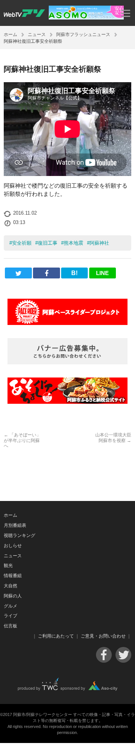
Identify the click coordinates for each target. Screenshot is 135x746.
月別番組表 (15, 525)
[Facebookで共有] (46, 273)
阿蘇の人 (13, 596)
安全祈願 (22, 243)
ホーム (10, 34)
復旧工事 (47, 243)
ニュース (37, 34)
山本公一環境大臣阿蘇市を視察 (113, 437)
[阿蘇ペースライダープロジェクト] (67, 312)
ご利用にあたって (56, 636)
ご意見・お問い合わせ (103, 636)
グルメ (10, 606)
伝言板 (10, 626)
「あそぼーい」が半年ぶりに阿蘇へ (22, 440)
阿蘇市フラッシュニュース (83, 34)
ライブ (10, 615)
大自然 (10, 585)
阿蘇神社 (99, 243)
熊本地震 (73, 243)
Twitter (123, 655)
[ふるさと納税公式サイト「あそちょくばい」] (67, 391)
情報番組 (13, 575)
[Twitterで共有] (18, 273)
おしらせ (13, 545)
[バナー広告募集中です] (67, 351)
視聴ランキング (19, 535)
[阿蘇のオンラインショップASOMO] (86, 17)
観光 (8, 565)
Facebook (104, 655)
